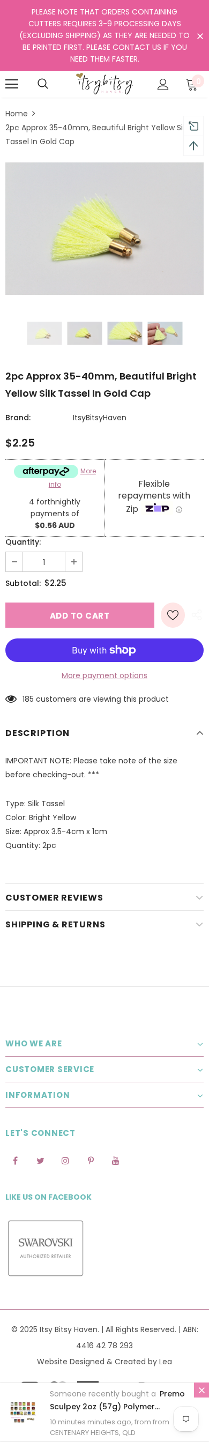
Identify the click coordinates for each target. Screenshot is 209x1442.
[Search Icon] (43, 84)
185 (28, 699)
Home (16, 113)
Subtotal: (23, 583)
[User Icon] (163, 84)
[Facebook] (15, 1160)
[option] (104, 228)
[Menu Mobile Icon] (11, 84)
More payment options (104, 675)
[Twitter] (40, 1160)
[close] (200, 36)
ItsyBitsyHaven (99, 417)
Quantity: (23, 542)
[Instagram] (65, 1160)
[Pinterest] (90, 1160)
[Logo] (104, 83)
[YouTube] (115, 1160)
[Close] (201, 1390)
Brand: (18, 417)
